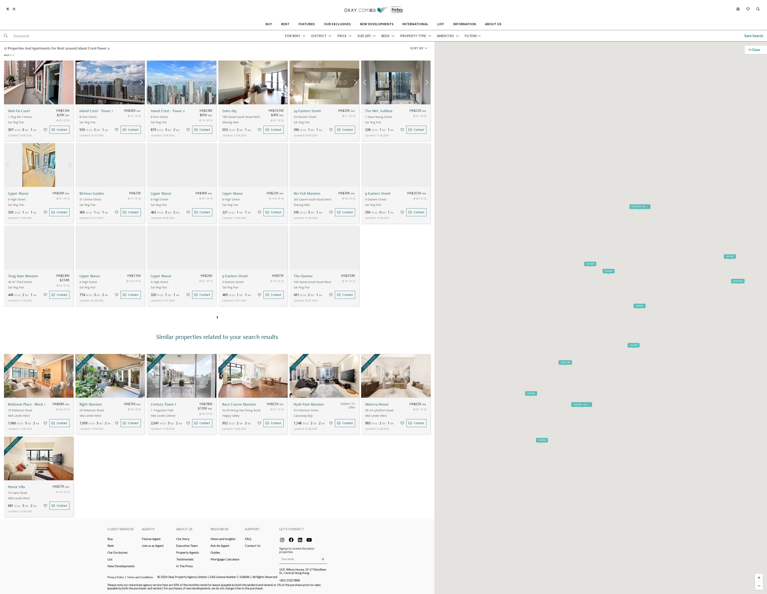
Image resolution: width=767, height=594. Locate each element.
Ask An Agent (220, 545)
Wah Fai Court (19, 110)
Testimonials (185, 559)
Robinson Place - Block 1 (26, 404)
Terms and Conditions (140, 577)
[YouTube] (309, 540)
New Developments (121, 566)
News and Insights (223, 539)
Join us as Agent (153, 545)
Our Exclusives (117, 552)
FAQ (248, 539)
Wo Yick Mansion (307, 193)
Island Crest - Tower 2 (168, 110)
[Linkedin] (300, 540)
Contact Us (252, 545)
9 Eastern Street (378, 193)
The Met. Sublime (378, 110)
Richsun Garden (91, 193)
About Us (184, 529)
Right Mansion (90, 404)
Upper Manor (18, 193)
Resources (220, 529)
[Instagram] (282, 540)
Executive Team (187, 545)
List (109, 559)
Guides (215, 552)
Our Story (183, 539)
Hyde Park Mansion (309, 404)
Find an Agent (151, 539)
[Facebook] (291, 540)
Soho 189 (229, 110)
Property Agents (187, 552)
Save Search (753, 36)
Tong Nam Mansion (23, 275)
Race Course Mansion (239, 404)
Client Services (120, 529)
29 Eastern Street (307, 110)
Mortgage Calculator (225, 559)
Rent (110, 545)
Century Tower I (163, 404)
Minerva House (376, 404)
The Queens (303, 275)
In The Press (184, 566)
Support (252, 529)
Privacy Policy (115, 577)
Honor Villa (16, 486)
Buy (110, 539)
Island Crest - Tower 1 (96, 110)
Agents (148, 529)
